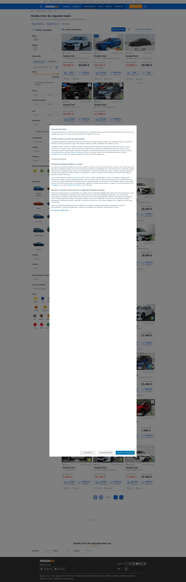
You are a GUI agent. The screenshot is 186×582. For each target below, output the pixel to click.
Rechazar (88, 452)
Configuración (105, 452)
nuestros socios (79, 177)
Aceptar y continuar (125, 452)
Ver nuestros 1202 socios (60, 210)
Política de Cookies (76, 152)
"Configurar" (55, 185)
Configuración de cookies (59, 154)
